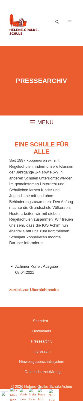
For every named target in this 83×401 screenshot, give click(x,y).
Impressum (41, 351)
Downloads (41, 331)
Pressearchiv (41, 341)
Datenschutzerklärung (43, 372)
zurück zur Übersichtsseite (34, 290)
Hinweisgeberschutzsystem (41, 362)
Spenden (40, 321)
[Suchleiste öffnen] (57, 22)
